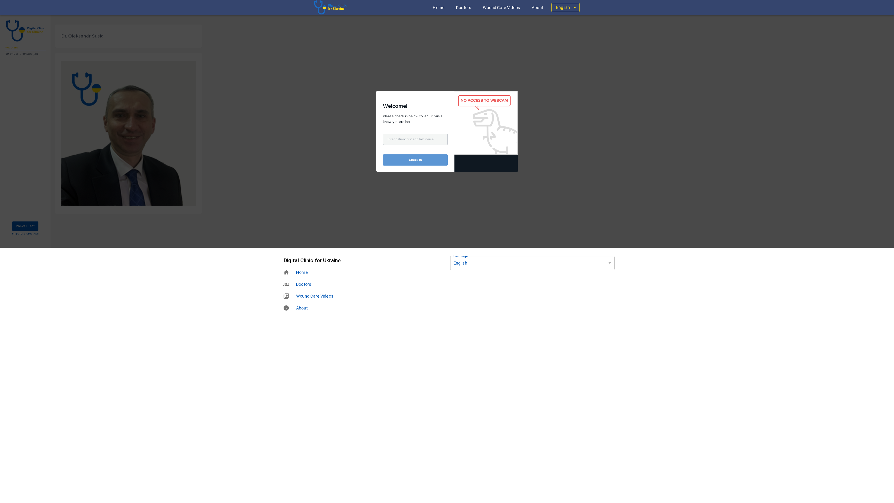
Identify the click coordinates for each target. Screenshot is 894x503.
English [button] (563, 7)
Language (460, 256)
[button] (438, 8)
